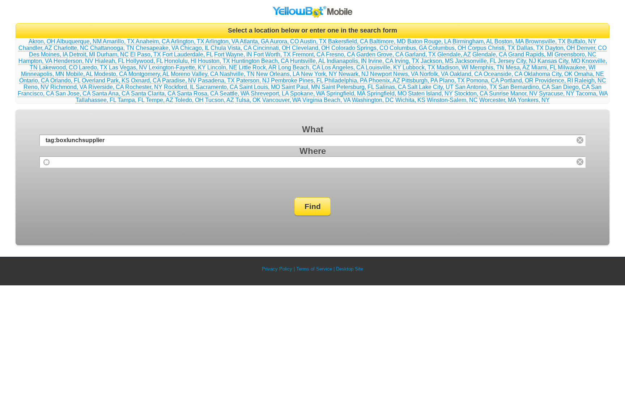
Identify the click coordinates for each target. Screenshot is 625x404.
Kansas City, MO (558, 61)
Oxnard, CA (146, 80)
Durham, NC (113, 54)
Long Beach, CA (299, 67)
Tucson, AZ (219, 100)
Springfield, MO (387, 93)
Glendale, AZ (454, 54)
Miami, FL (543, 67)
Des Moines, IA (48, 54)
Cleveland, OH (311, 48)
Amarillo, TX (119, 41)
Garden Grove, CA (379, 54)
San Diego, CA (570, 87)
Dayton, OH (560, 48)
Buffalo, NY (581, 41)
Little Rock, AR (258, 67)
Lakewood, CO (58, 67)
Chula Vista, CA (231, 48)
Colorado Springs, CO (359, 48)
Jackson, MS (437, 61)
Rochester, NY (143, 87)
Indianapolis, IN (347, 61)
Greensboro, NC (575, 54)
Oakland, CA (466, 74)
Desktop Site (349, 269)
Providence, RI (554, 80)
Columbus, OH (447, 48)
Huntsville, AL (307, 61)
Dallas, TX (530, 48)
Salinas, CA (390, 87)
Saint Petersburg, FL (348, 87)
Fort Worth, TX (272, 54)
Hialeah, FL (109, 61)
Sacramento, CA (217, 87)
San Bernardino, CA (524, 87)
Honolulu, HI (180, 61)
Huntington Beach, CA (260, 61)
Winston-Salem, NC (452, 100)
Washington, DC (373, 100)
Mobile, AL (79, 74)
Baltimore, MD (387, 41)
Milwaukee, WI (576, 67)
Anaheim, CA (153, 41)
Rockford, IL (179, 87)
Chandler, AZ (35, 48)
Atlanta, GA (254, 41)
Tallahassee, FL (96, 100)
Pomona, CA (482, 80)
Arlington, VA (222, 41)
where (312, 151)
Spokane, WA (307, 93)
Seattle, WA (234, 93)
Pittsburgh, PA (419, 80)
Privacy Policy (277, 269)
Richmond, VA (68, 87)
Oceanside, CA (503, 74)
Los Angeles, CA (343, 67)
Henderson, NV (73, 61)
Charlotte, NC (71, 48)
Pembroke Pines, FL (297, 80)
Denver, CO (592, 48)
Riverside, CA (106, 87)
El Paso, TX (145, 54)
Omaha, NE (589, 74)
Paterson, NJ (252, 80)
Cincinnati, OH (271, 48)
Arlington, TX (187, 41)
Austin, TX (313, 41)
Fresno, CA (340, 54)
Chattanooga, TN (112, 48)
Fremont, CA (308, 54)
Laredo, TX (93, 67)
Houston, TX (214, 61)
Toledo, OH (189, 100)
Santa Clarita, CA (153, 93)
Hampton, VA (35, 61)
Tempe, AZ (159, 100)
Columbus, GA (408, 48)
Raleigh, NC (590, 80)
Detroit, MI (82, 54)
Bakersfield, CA (348, 41)
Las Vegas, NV (128, 67)
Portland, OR (516, 80)
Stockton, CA (471, 93)
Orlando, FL (65, 80)
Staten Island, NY (430, 93)
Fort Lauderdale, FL (187, 54)
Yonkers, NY (534, 100)
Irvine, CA (380, 61)
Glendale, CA (489, 54)
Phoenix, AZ (384, 80)
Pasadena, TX (216, 80)
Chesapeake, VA (157, 48)
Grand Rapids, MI (530, 54)
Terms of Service (314, 269)
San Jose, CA (72, 93)
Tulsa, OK (248, 100)
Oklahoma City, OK (548, 74)
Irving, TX (407, 61)
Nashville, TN (237, 74)
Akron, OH (42, 41)
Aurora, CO (284, 41)
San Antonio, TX (476, 87)
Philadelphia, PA (345, 80)
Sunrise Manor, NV (513, 93)
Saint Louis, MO (259, 87)
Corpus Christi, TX (491, 48)
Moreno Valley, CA (194, 74)
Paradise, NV (179, 80)
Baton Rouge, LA (429, 41)
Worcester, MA (497, 100)
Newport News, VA (394, 74)
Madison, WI (452, 67)
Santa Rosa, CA (197, 93)
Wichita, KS (410, 100)
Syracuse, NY (556, 93)
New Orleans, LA (277, 74)
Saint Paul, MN (300, 87)
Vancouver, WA (281, 100)
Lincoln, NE (222, 67)
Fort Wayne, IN (233, 54)
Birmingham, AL (472, 41)
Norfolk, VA (434, 74)
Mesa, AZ (518, 67)
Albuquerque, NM (79, 41)
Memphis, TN (487, 67)
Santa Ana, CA (110, 93)
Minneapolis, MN (42, 74)
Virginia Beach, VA (326, 100)
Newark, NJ (354, 74)
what (312, 129)
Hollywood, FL (144, 61)
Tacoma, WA (592, 93)
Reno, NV (36, 87)
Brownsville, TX (545, 41)
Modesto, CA (110, 74)
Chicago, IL (194, 48)
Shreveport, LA (270, 93)
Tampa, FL (131, 100)
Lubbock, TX (419, 67)
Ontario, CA (34, 80)
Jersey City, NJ (517, 61)
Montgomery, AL (148, 74)
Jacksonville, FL (475, 61)
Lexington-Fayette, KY (177, 67)
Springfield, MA (345, 93)
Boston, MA (509, 41)
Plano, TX (452, 80)
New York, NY (319, 74)
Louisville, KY (383, 67)
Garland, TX (420, 54)
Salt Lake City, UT (430, 87)
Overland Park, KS (105, 80)
